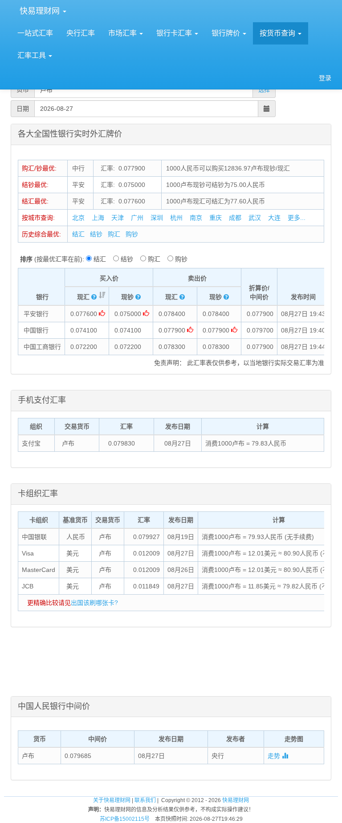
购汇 (114, 234)
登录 (325, 77)
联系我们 (145, 800)
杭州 (176, 217)
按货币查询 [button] (278, 33)
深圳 (157, 217)
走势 (275, 755)
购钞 (132, 234)
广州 (137, 217)
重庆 (215, 217)
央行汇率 (80, 33)
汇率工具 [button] (32, 55)
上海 (98, 217)
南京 (196, 217)
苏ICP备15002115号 (125, 819)
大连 (274, 217)
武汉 (254, 217)
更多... (296, 217)
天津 (117, 217)
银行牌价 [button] (227, 33)
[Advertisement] (171, 667)
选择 (264, 89)
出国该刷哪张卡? (94, 602)
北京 (78, 217)
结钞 (96, 234)
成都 (235, 217)
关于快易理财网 (111, 800)
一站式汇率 (35, 33)
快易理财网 (39, 11)
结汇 (78, 234)
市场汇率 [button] (123, 33)
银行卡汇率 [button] (175, 33)
